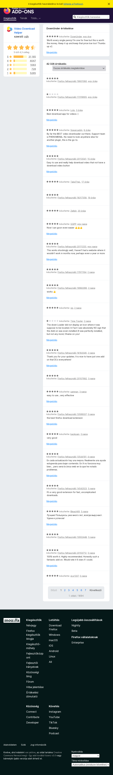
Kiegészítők (10, 18)
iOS (51, 645)
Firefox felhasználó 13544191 (72, 456)
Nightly (76, 625)
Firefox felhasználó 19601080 (72, 81)
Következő (96, 590)
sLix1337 (74, 576)
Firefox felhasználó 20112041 (72, 159)
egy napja (82, 224)
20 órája (82, 211)
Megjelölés (51, 52)
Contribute (32, 717)
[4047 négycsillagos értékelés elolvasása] (20, 61)
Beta (74, 630)
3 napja (91, 378)
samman (74, 391)
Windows (54, 634)
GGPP (73, 224)
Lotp (72, 110)
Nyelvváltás (77, 751)
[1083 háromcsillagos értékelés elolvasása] (20, 65)
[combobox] (91, 17)
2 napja (91, 272)
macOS (53, 640)
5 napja (91, 488)
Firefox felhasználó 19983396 (72, 288)
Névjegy (31, 625)
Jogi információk (38, 745)
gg (71, 308)
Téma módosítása (80, 760)
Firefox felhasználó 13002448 (72, 537)
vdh (26, 36)
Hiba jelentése (35, 687)
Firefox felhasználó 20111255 (72, 246)
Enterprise (78, 642)
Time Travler (76, 321)
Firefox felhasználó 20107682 (72, 378)
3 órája (79, 110)
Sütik (23, 745)
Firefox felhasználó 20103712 (72, 553)
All (50, 661)
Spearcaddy (76, 130)
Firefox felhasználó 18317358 (72, 197)
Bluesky (53, 727)
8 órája (87, 130)
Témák (23, 18)
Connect (31, 711)
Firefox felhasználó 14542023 (72, 488)
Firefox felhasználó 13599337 (72, 414)
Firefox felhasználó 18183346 (72, 353)
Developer (32, 722)
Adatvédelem (10, 745)
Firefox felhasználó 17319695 (72, 97)
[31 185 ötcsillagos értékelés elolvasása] (20, 57)
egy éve (87, 36)
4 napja (91, 456)
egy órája (92, 81)
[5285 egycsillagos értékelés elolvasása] (20, 73)
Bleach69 (75, 511)
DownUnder (76, 36)
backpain (74, 434)
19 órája (92, 197)
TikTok (53, 722)
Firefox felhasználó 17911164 (72, 272)
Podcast (54, 733)
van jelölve (30, 752)
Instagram (55, 711)
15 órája (91, 159)
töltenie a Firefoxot (73, 4)
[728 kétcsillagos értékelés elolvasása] (20, 69)
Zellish (73, 211)
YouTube (54, 717)
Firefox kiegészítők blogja (33, 634)
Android (54, 651)
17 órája (85, 182)
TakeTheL (75, 182)
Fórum (30, 681)
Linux (52, 656)
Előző (54, 590)
